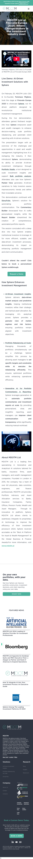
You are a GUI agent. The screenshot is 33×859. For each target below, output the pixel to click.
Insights (25, 769)
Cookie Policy (18, 813)
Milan (15, 757)
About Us (5, 787)
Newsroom (26, 773)
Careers (5, 790)
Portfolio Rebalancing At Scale (9, 772)
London (11, 757)
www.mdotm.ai (8, 546)
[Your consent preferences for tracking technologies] (1, 644)
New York (5, 757)
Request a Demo (16, 274)
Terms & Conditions (24, 809)
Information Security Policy (19, 803)
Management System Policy (26, 803)
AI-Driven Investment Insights (8, 767)
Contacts (5, 794)
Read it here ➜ (23, 3)
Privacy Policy (18, 809)
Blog (24, 766)
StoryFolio (6, 776)
